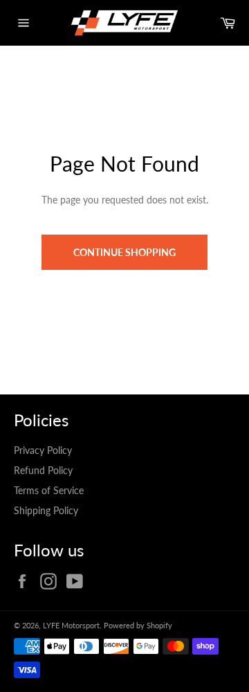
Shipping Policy (46, 510)
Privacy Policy (43, 450)
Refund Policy (43, 470)
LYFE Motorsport (71, 625)
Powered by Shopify (138, 625)
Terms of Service (49, 490)
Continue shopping (124, 252)
